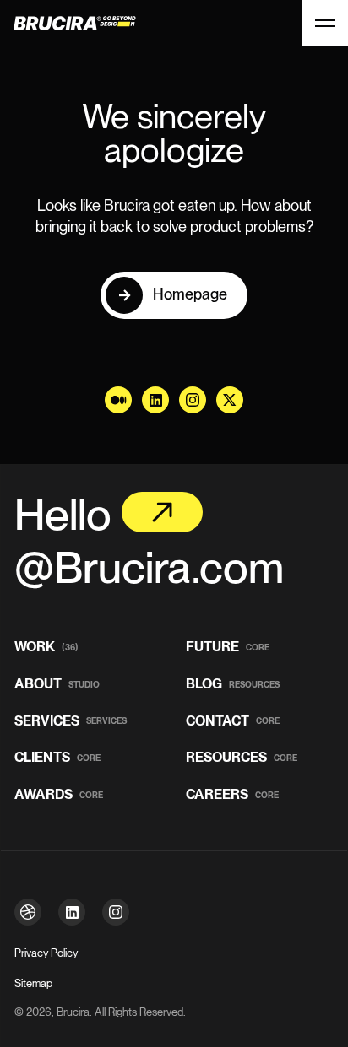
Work (46, 647)
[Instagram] (192, 399)
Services (70, 722)
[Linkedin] (155, 399)
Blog (233, 684)
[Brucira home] (64, 23)
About (57, 684)
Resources (241, 758)
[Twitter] (229, 399)
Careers (232, 795)
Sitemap (33, 984)
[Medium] (118, 399)
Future (227, 647)
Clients (57, 758)
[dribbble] (27, 912)
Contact (233, 722)
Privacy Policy (46, 953)
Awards (58, 795)
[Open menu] (325, 23)
